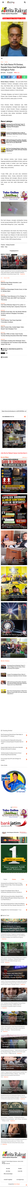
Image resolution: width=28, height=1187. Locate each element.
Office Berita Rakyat (8, 1173)
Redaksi (20, 1168)
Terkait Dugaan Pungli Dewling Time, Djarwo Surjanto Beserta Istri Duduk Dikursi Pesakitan (12, 997)
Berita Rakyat (17, 1184)
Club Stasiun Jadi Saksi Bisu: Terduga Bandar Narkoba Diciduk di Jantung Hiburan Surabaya (13, 975)
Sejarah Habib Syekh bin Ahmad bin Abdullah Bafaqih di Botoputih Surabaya (13, 1044)
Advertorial (14, 254)
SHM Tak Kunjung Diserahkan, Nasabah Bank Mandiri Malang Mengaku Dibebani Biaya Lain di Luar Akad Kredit (16, 141)
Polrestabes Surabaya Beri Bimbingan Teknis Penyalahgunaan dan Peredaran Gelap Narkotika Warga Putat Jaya (14, 342)
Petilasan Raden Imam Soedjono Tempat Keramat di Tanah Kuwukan (13, 952)
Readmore (22, 274)
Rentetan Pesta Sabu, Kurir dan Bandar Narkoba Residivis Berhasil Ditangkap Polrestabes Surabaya (13, 313)
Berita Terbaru (5, 661)
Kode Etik (20, 1171)
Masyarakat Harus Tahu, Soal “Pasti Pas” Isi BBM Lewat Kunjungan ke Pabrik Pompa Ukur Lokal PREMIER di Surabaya (13, 264)
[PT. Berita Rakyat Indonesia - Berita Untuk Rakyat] (11, 3)
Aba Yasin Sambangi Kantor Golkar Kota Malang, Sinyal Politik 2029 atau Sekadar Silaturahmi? (16, 150)
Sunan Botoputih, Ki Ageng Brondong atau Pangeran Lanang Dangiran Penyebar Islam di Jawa (13, 928)
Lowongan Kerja (20, 1179)
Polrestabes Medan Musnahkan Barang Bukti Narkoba (13, 430)
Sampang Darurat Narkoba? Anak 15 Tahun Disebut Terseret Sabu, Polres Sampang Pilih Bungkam (15, 125)
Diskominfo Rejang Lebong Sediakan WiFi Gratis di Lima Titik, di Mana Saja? (14, 1090)
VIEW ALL (24, 457)
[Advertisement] (14, 372)
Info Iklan (8, 1171)
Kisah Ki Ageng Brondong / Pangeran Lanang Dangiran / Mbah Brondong (14, 1112)
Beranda (8, 1168)
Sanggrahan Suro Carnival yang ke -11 (12, 634)
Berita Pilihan (5, 457)
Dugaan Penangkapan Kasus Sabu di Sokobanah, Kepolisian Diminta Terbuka (16, 133)
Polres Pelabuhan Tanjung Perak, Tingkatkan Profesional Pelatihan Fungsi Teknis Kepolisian (13, 443)
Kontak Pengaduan (8, 1179)
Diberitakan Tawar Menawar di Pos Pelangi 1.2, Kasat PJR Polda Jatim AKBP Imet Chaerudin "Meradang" (13, 297)
